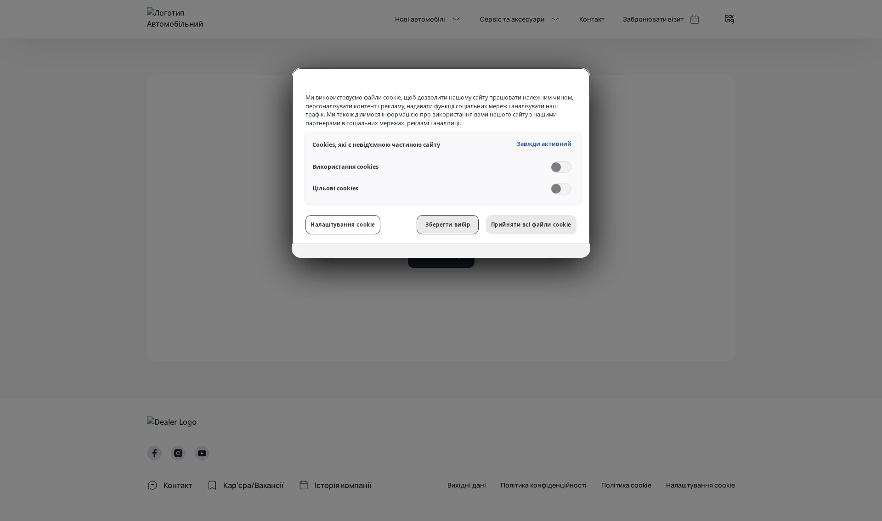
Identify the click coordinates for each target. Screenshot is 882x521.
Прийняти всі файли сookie (531, 224)
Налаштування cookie (343, 224)
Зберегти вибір (447, 224)
